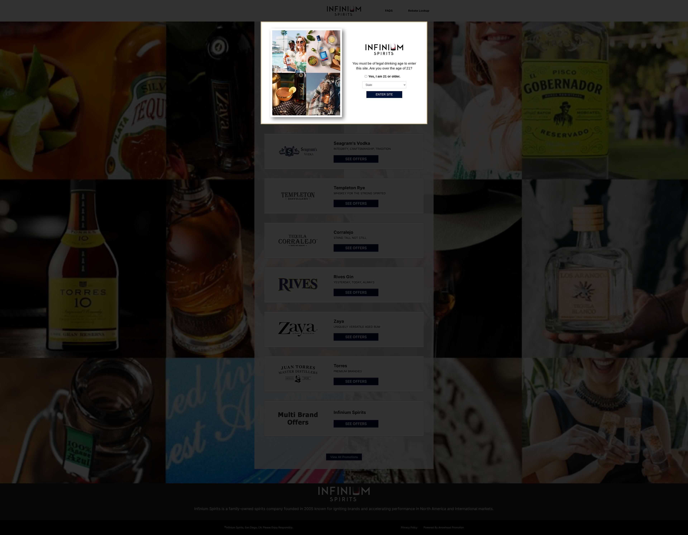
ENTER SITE (384, 94)
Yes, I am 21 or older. (384, 76)
